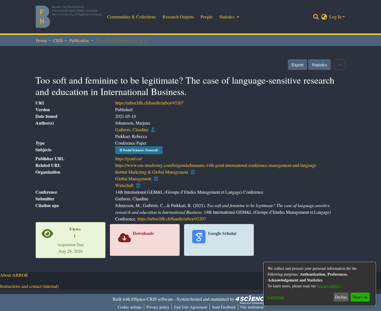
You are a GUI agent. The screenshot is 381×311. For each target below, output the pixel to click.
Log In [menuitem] (335, 17)
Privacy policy (157, 307)
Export (297, 64)
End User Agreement (190, 307)
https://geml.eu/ (128, 158)
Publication (79, 40)
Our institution (252, 307)
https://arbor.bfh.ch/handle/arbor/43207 (149, 103)
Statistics (319, 64)
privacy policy (328, 285)
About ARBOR (14, 275)
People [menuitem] (207, 17)
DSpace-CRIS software (152, 299)
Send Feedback (224, 307)
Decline (341, 297)
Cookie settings (130, 307)
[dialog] (319, 284)
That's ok (360, 297)
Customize (276, 297)
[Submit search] (316, 16)
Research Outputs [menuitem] (178, 17)
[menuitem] (228, 16)
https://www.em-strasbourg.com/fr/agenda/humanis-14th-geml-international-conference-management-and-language (215, 165)
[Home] (69, 16)
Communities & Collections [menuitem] (131, 17)
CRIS (58, 40)
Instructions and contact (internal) (29, 286)
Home (41, 40)
